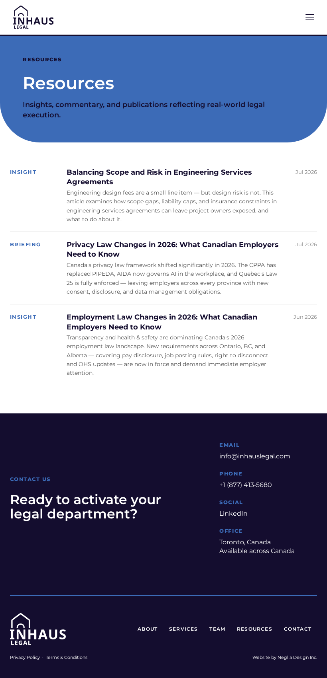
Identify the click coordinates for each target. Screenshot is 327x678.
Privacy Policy (25, 657)
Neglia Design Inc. (297, 657)
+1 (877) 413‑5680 (245, 485)
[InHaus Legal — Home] (33, 17)
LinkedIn (233, 513)
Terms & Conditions (66, 657)
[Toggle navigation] (310, 17)
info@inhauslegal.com (254, 456)
